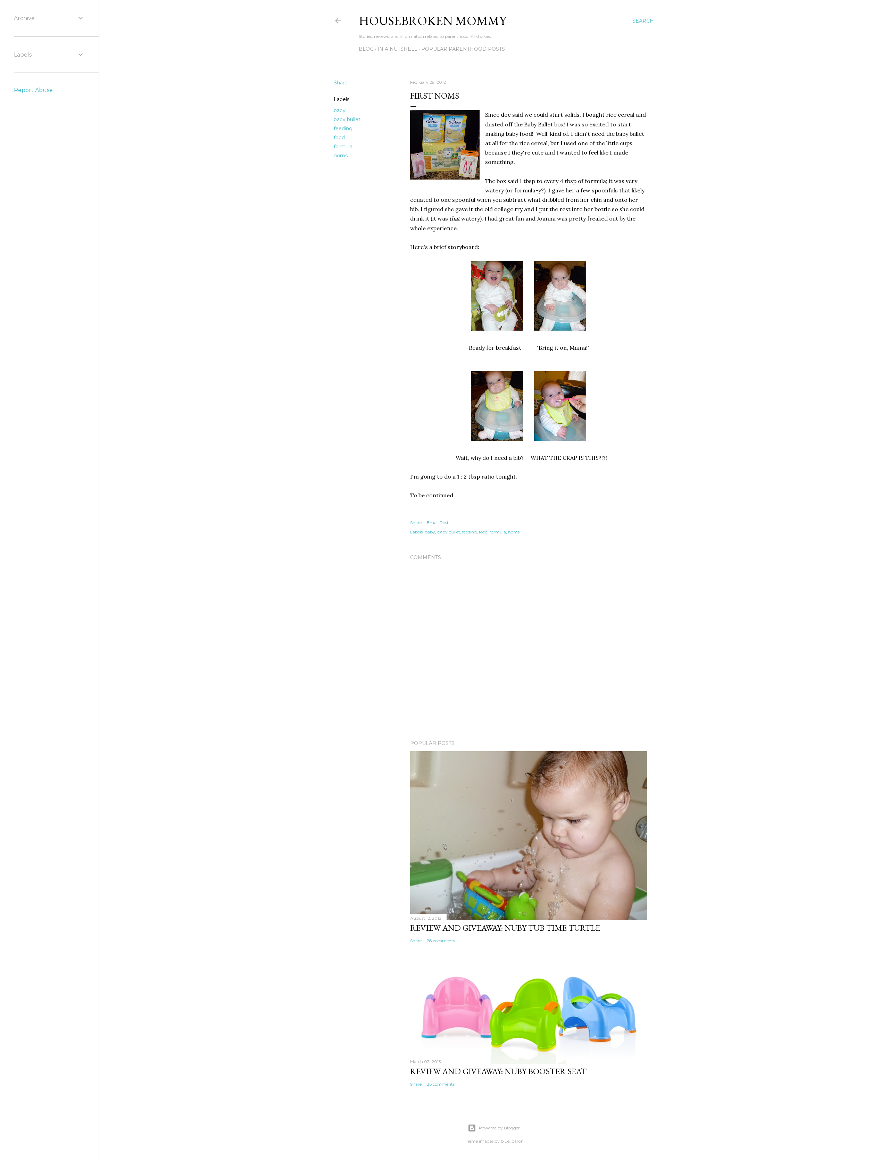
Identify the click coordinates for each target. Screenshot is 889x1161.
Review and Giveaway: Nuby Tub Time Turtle (505, 927)
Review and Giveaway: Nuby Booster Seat (498, 1071)
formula (343, 146)
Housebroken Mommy (432, 21)
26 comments (441, 1084)
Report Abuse (33, 90)
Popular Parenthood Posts (463, 49)
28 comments (441, 940)
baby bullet (347, 119)
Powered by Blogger (499, 1127)
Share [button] (341, 83)
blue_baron (512, 1141)
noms (341, 155)
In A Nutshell (397, 49)
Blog (366, 49)
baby (340, 110)
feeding (343, 128)
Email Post (438, 522)
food (339, 137)
